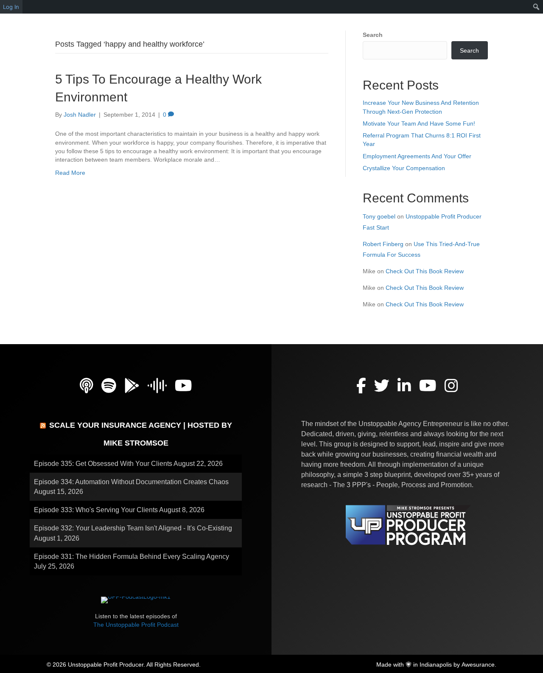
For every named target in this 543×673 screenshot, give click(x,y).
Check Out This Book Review (425, 271)
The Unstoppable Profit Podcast (136, 624)
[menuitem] (536, 7)
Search (373, 34)
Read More (70, 172)
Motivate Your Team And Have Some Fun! (419, 123)
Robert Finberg (383, 244)
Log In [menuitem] (11, 6)
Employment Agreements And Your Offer (417, 156)
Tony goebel (379, 216)
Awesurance (478, 664)
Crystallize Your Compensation (404, 168)
